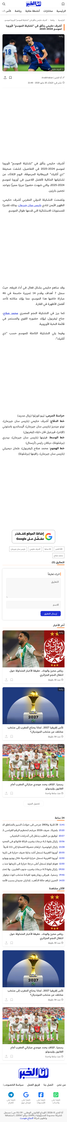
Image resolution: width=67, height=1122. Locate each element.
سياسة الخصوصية (13, 1084)
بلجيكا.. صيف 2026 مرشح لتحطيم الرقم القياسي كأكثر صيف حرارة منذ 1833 (30, 830)
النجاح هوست (26, 1118)
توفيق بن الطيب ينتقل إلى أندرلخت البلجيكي (33, 835)
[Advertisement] (33, 126)
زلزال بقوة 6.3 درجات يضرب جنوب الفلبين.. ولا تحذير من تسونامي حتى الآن (29, 869)
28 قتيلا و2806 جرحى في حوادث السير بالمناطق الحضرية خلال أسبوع (30, 824)
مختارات (48, 10)
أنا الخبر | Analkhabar (52, 77)
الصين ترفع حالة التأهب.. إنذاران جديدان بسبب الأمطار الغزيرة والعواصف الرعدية (30, 880)
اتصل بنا (48, 1084)
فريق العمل (33, 1084)
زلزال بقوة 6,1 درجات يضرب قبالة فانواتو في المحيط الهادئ (30, 841)
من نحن (61, 1084)
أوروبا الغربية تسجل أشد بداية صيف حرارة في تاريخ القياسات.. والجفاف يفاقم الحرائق (30, 852)
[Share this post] (5, 77)
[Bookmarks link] (63, 4)
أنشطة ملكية (32, 10)
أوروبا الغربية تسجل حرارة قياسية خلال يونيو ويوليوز (30, 858)
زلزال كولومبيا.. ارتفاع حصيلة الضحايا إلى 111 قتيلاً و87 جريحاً (30, 846)
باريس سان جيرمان (29, 205)
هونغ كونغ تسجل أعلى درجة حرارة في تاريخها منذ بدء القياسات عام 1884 (30, 863)
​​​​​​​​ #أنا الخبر (59, 549)
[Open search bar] (4, 4)
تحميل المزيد (33, 803)
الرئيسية (61, 10)
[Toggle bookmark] (10, 77)
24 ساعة (48, 549)
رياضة (18, 10)
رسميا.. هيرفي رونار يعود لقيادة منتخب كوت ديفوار (30, 874)
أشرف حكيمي (35, 549)
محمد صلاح (10, 313)
